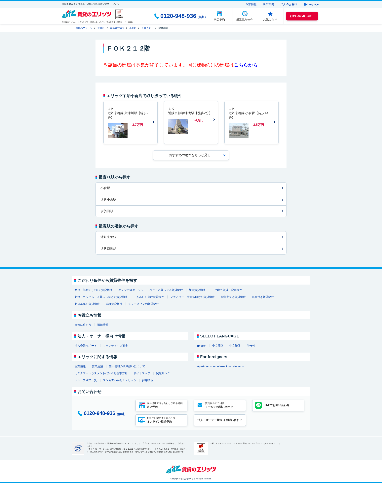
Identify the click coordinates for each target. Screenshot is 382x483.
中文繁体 (235, 345)
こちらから (246, 64)
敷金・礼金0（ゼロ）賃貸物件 (93, 290)
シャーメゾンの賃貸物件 (143, 303)
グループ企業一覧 (86, 380)
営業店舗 (97, 366)
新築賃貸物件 (197, 290)
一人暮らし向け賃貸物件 (149, 296)
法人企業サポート (86, 345)
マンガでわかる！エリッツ (119, 380)
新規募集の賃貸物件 (87, 303)
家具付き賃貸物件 (263, 296)
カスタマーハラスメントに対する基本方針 (101, 373)
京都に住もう (83, 324)
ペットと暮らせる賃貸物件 (166, 290)
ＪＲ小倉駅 (108, 199)
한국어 (251, 345)
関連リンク (163, 373)
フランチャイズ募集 (115, 345)
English (201, 345)
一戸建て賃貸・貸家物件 (226, 290)
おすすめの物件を (189, 155)
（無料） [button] (301, 16)
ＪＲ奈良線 (108, 248)
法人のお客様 (289, 4)
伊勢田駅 (106, 211)
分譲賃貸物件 (114, 303)
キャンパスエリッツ (130, 290)
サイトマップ (142, 373)
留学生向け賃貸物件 (233, 296)
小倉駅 (105, 188)
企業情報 (251, 4)
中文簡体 (217, 345)
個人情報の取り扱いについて (127, 366)
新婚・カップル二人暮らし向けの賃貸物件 (101, 296)
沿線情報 (102, 324)
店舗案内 (268, 4)
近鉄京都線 (108, 237)
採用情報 (147, 380)
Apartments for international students (220, 366)
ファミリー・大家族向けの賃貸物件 (192, 296)
